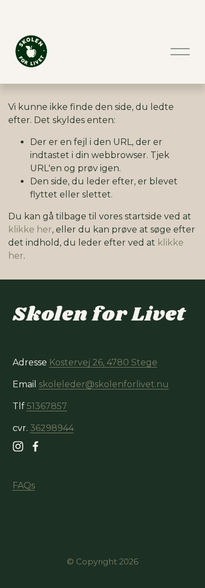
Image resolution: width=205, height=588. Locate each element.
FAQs (24, 485)
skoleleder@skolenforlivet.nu (104, 384)
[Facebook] (35, 446)
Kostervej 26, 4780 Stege (103, 362)
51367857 (47, 406)
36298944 (52, 428)
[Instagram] (18, 446)
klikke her (30, 229)
